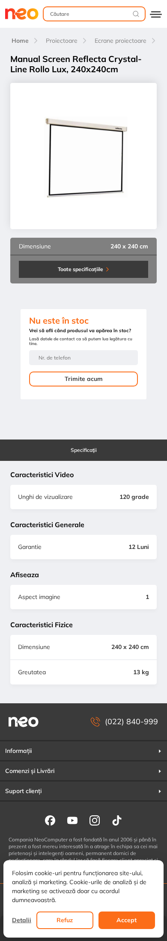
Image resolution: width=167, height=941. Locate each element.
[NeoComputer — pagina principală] (24, 722)
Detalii (21, 920)
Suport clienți (23, 791)
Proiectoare (62, 40)
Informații (18, 751)
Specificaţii (84, 450)
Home (20, 40)
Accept (126, 920)
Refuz (65, 920)
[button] (83, 750)
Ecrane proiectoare (120, 40)
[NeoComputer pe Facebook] (50, 820)
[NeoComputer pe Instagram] (94, 820)
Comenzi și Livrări (29, 771)
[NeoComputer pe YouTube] (72, 820)
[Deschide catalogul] (156, 13)
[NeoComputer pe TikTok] (117, 820)
